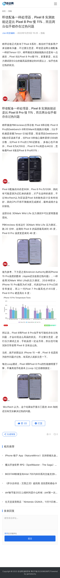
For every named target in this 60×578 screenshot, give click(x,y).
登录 (6, 533)
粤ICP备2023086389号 (40, 571)
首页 (4, 11)
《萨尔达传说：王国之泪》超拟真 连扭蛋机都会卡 (30, 483)
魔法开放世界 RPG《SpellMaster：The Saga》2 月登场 (31, 464)
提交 (30, 538)
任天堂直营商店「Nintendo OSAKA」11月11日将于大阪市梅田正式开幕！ (31, 501)
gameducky (31, 574)
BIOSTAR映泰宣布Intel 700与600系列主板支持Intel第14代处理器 (31, 474)
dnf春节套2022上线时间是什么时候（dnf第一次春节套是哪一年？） (31, 492)
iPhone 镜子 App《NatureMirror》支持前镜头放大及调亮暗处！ (31, 455)
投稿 (43, 33)
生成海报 (10, 434)
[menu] (55, 3)
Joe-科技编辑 (8, 33)
